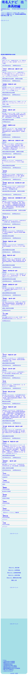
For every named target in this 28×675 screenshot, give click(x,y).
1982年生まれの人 (6, 106)
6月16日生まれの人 (6, 470)
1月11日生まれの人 (6, 457)
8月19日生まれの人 (6, 167)
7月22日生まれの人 (6, 267)
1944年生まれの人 (16, 403)
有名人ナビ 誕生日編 (14, 567)
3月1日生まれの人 (6, 224)
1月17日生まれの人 (6, 65)
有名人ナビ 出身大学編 (14, 575)
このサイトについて (8, 671)
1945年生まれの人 (17, 365)
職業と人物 (14, 580)
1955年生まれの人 (17, 295)
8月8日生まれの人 (6, 377)
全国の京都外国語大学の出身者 (9, 210)
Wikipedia (4, 58)
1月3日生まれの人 (6, 438)
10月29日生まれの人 (7, 281)
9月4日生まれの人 (6, 403)
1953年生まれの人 (6, 310)
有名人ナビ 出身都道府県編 (14, 572)
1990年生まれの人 (17, 65)
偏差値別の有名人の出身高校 (10, 666)
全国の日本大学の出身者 (8, 375)
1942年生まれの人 (17, 422)
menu (26, 0)
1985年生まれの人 (16, 94)
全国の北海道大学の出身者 (8, 151)
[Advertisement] (14, 35)
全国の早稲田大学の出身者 (8, 249)
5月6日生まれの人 (6, 80)
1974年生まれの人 (16, 137)
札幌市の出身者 (20, 151)
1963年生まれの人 (16, 213)
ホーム (4, 660)
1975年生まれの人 (6, 121)
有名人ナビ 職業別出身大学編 (14, 577)
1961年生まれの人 (17, 281)
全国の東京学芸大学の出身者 (9, 279)
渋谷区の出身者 (22, 210)
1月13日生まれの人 (6, 422)
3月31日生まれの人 (6, 295)
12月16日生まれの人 (7, 153)
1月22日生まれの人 (6, 179)
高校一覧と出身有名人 (8, 669)
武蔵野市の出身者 (6, 134)
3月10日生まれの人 (6, 388)
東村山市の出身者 (6, 401)
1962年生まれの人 (17, 238)
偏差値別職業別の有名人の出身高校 (11, 668)
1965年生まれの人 (17, 194)
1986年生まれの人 (16, 80)
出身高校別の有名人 (5, 8)
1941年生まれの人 (16, 438)
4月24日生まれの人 (6, 238)
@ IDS (16, 673)
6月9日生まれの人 (6, 94)
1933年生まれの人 (17, 470)
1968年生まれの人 (17, 153)
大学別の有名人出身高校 (9, 661)
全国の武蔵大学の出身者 (8, 119)
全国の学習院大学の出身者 (8, 92)
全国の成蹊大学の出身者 (8, 78)
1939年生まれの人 (17, 457)
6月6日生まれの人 (6, 251)
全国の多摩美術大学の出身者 (9, 292)
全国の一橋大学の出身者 (8, 308)
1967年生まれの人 (17, 167)
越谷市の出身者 (21, 191)
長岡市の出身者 (19, 78)
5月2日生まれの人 (6, 137)
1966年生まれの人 (17, 179)
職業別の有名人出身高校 (9, 662)
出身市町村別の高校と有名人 (10, 665)
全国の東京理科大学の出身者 (9, 191)
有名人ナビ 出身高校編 (14, 570)
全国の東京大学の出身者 (8, 235)
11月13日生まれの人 (7, 194)
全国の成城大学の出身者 (8, 436)
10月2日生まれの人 (6, 365)
